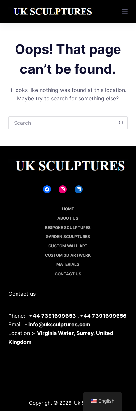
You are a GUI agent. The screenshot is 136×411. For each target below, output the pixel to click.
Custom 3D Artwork (68, 255)
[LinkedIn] (79, 189)
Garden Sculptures (68, 236)
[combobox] (62, 122)
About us (67, 218)
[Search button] (121, 123)
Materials (67, 264)
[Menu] (125, 11)
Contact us (68, 273)
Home (68, 208)
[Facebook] (47, 189)
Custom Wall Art (67, 245)
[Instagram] (63, 189)
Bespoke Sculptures (68, 227)
